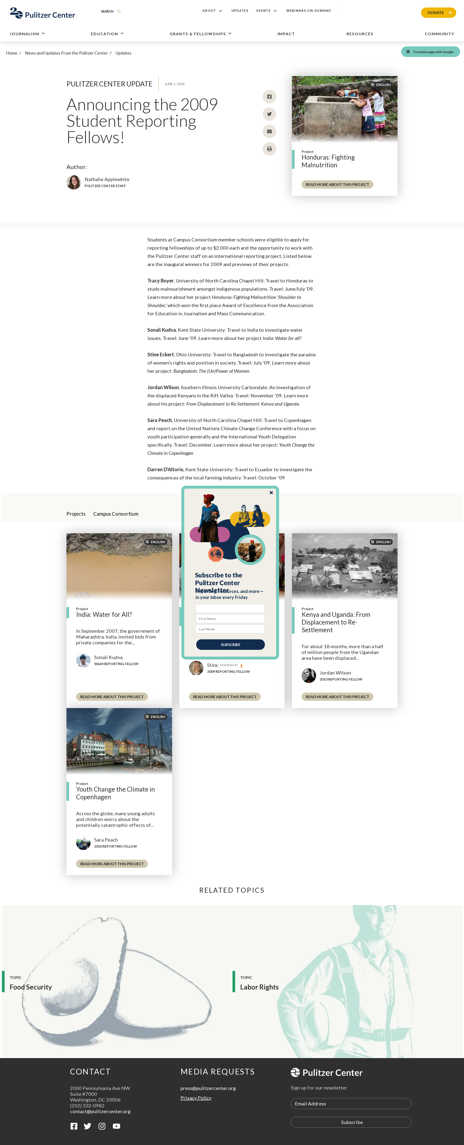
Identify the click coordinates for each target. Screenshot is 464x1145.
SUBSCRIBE (230, 644)
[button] (230, 582)
